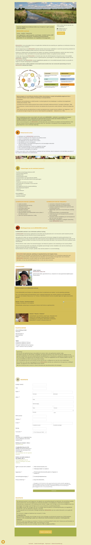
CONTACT (61, 33)
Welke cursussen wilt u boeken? (23, 467)
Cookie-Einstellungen (39, 543)
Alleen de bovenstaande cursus (40, 466)
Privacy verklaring (20, 479)
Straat (34, 399)
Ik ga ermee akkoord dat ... (39, 479)
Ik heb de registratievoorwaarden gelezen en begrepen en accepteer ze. (46, 472)
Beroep (17, 428)
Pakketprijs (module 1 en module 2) (41, 468)
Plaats (34, 407)
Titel (17, 388)
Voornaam (35, 394)
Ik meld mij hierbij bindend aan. (40, 476)
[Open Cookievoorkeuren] (3, 543)
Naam (18, 391)
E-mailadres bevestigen (57, 425)
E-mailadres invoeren (36, 425)
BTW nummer (19, 415)
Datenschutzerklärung (57, 543)
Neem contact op (45, 532)
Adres (18, 397)
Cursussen (19, 431)
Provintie (55, 407)
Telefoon (18, 419)
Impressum (48, 543)
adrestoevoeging (36, 403)
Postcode (34, 412)
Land (55, 412)
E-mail (18, 422)
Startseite (31, 543)
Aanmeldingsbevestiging (22, 476)
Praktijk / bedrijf (19, 384)
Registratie (19, 472)
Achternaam (55, 394)
